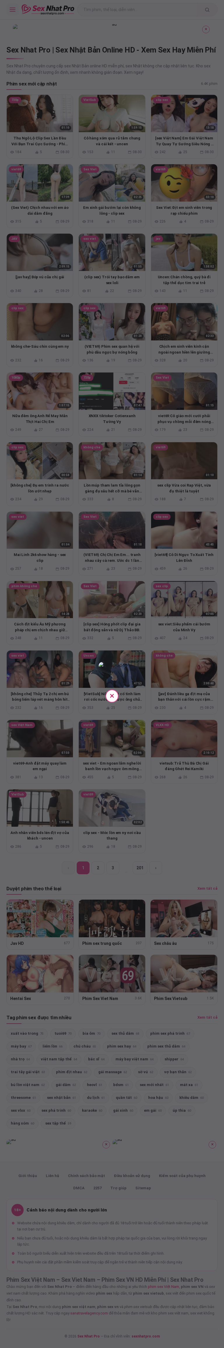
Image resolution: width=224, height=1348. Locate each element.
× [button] (112, 695)
